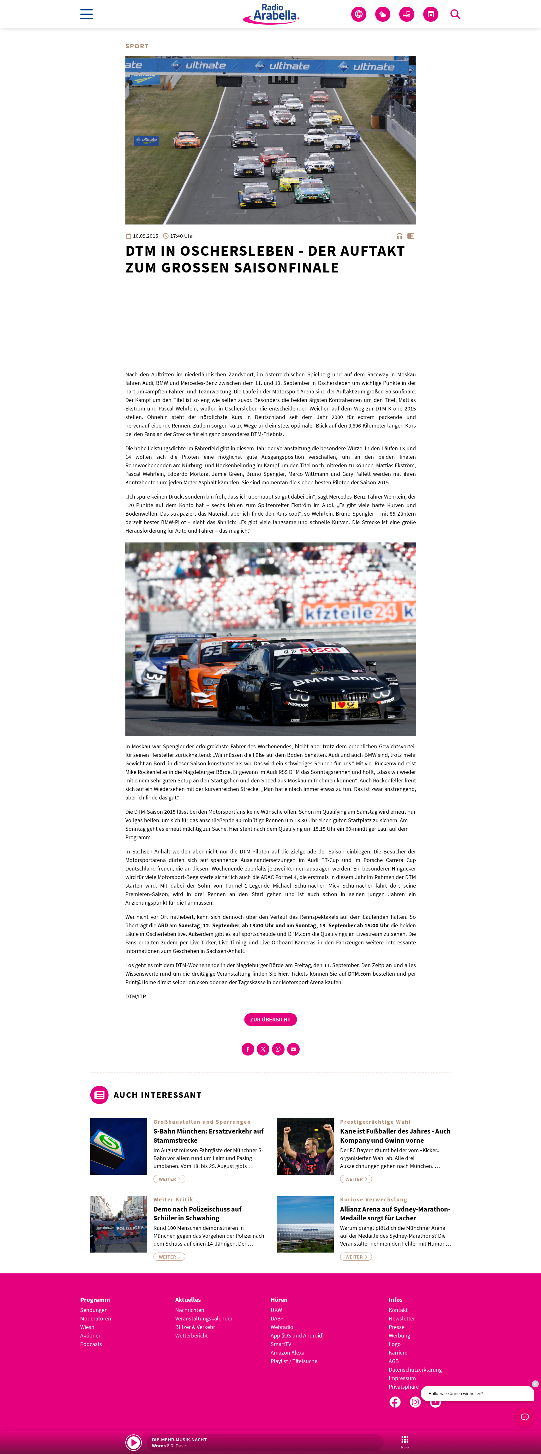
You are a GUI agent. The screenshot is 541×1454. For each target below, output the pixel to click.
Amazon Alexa (287, 1352)
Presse (397, 1327)
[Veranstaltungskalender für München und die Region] (430, 14)
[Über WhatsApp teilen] (278, 1049)
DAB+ (277, 1318)
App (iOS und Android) (297, 1335)
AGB (394, 1361)
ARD (163, 925)
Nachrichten (189, 1309)
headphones (399, 236)
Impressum (402, 1378)
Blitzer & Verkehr (195, 1327)
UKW (276, 1309)
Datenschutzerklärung (415, 1369)
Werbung (399, 1335)
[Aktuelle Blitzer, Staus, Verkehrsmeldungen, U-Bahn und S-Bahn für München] (406, 14)
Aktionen (91, 1335)
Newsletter (402, 1318)
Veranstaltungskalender (203, 1318)
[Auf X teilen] (263, 1049)
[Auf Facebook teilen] (248, 1049)
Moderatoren (95, 1318)
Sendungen (94, 1309)
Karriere (398, 1352)
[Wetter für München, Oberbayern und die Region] (382, 14)
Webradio (282, 1327)
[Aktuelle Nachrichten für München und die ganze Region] (358, 14)
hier (282, 973)
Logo (395, 1344)
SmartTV (281, 1344)
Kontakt (398, 1309)
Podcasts (91, 1344)
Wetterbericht (191, 1335)
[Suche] (455, 14)
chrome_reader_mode (411, 236)
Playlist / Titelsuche (294, 1361)
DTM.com (359, 973)
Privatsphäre (404, 1386)
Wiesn (87, 1327)
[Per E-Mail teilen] (293, 1049)
